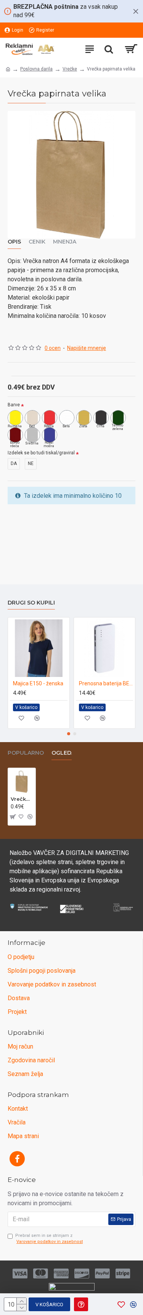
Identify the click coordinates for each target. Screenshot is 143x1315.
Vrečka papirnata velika (22, 799)
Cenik (37, 242)
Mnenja (64, 242)
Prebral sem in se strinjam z (49, 1238)
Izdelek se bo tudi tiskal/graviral (41, 452)
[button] (68, 733)
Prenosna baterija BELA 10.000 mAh (106, 683)
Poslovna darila (36, 69)
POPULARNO (26, 753)
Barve (14, 404)
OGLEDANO (67, 753)
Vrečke (70, 69)
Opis (14, 242)
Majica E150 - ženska (38, 683)
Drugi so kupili (31, 603)
